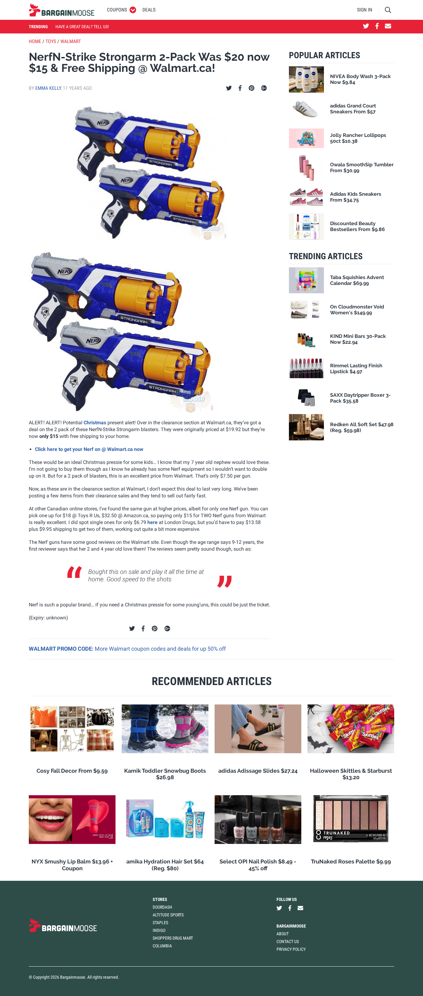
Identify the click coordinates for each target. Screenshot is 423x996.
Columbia (162, 945)
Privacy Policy (291, 949)
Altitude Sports (168, 914)
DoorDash (162, 907)
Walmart (70, 41)
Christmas (95, 423)
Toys (51, 41)
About (283, 933)
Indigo (159, 930)
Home (35, 41)
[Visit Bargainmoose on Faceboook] (377, 26)
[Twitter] (229, 88)
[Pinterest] (251, 88)
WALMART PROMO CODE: (62, 648)
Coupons (117, 10)
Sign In (364, 10)
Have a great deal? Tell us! (82, 26)
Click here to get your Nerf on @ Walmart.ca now (89, 449)
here (152, 522)
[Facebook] (240, 88)
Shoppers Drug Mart (173, 938)
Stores (160, 899)
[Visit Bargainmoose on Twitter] (366, 26)
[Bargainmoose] (61, 10)
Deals (148, 10)
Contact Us (288, 941)
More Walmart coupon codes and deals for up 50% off (160, 648)
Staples (160, 922)
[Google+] (264, 88)
